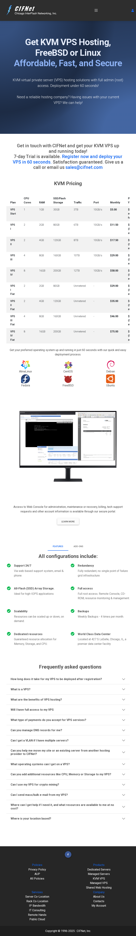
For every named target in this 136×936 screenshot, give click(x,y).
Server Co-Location (37, 896)
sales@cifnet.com (84, 167)
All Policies (37, 878)
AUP (37, 874)
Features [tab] (58, 546)
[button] (132, 10)
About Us (98, 896)
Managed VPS (99, 883)
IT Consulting (37, 910)
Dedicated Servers (98, 869)
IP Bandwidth (37, 905)
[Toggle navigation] (96, 10)
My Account (99, 905)
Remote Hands (37, 915)
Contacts (98, 901)
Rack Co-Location (37, 901)
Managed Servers (99, 874)
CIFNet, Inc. (84, 931)
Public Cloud (37, 919)
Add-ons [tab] (78, 546)
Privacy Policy (37, 869)
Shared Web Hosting (99, 887)
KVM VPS (99, 878)
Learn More (68, 521)
